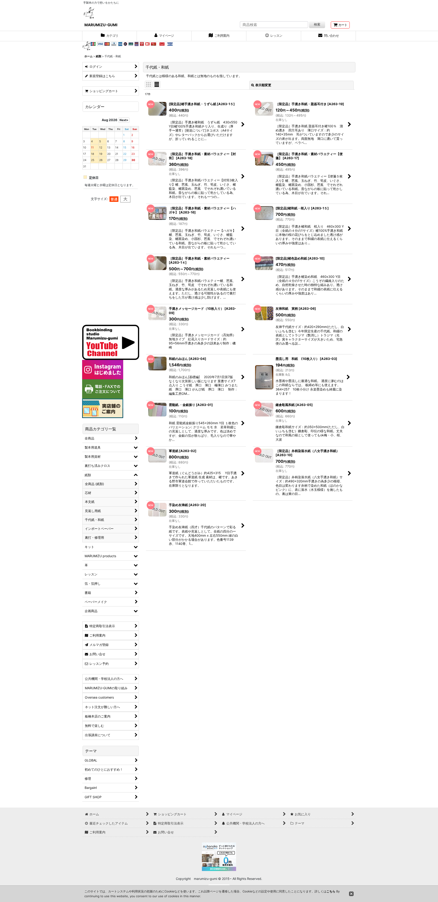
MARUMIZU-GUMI (100, 25)
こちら (330, 891)
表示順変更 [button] (263, 85)
